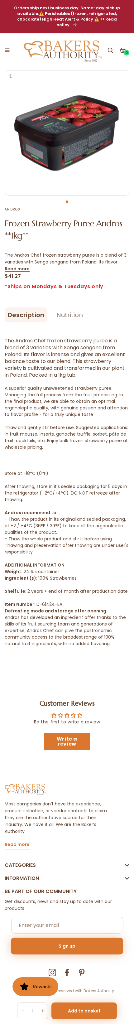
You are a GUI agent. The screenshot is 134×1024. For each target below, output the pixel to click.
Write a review (67, 741)
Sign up (67, 946)
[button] (7, 50)
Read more (17, 269)
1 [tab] (67, 201)
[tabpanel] (67, 133)
